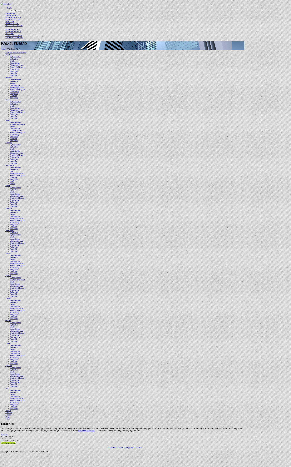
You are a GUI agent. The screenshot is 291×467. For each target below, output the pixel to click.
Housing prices (15, 337)
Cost (11, 171)
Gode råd (13, 73)
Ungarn (8, 411)
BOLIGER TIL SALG (13, 30)
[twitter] (120, 447)
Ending (12, 184)
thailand (8, 321)
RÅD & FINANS (11, 15)
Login (9, 8)
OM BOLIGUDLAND (14, 26)
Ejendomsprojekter (17, 65)
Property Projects (16, 130)
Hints (12, 182)
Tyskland (8, 366)
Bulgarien (9, 77)
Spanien (8, 276)
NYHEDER (9, 22)
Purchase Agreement (17, 124)
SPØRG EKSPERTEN (13, 36)
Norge (7, 417)
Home (3, 49)
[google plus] (128, 447)
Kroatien (8, 208)
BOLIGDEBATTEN (13, 18)
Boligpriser (14, 71)
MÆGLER (9, 34)
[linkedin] (138, 447)
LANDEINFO (10, 13)
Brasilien (8, 55)
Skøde (12, 61)
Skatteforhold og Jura (17, 67)
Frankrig (8, 143)
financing (13, 178)
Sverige (8, 298)
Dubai (7, 120)
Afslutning (14, 75)
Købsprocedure (15, 57)
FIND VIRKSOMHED (14, 38)
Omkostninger (15, 63)
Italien (7, 186)
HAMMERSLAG (12, 24)
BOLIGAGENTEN (12, 20)
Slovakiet (8, 413)
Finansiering (14, 69)
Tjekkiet (8, 415)
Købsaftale (14, 59)
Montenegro (9, 231)
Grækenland (9, 165)
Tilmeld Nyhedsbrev (8, 443)
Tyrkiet (8, 343)
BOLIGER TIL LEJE (13, 32)
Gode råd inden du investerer (15, 53)
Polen (7, 419)
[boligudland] (122, 4)
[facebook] (112, 447)
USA (7, 388)
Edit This (4, 434)
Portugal (8, 253)
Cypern (8, 100)
